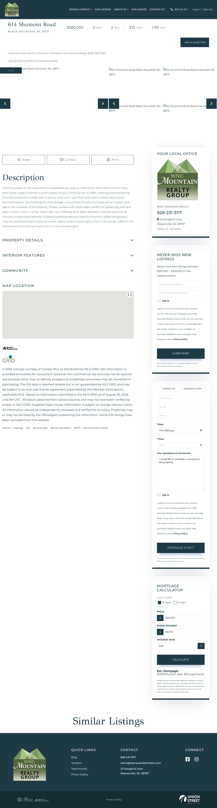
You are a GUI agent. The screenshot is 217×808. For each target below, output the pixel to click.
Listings (18, 428)
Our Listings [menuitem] (103, 9)
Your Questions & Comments (173, 453)
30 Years (166, 602)
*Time (160, 439)
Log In (196, 9)
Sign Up (207, 9)
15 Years (181, 602)
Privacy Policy (180, 339)
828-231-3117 (181, 9)
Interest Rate (166, 639)
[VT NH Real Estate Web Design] (189, 799)
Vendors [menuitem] (76, 763)
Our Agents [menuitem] (138, 9)
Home (6, 428)
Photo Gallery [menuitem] (79, 774)
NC (28, 428)
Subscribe (181, 353)
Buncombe (40, 428)
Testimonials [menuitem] (79, 768)
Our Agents (175, 229)
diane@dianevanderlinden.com (140, 763)
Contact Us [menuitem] (157, 9)
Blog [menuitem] (74, 757)
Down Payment (167, 625)
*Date (160, 424)
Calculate (181, 659)
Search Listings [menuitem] (79, 9)
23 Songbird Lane (134, 771)
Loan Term (164, 597)
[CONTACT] (194, 42)
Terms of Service (172, 561)
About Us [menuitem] (120, 9)
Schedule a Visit (192, 389)
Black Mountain (61, 428)
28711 (77, 428)
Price (160, 611)
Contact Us (162, 229)
